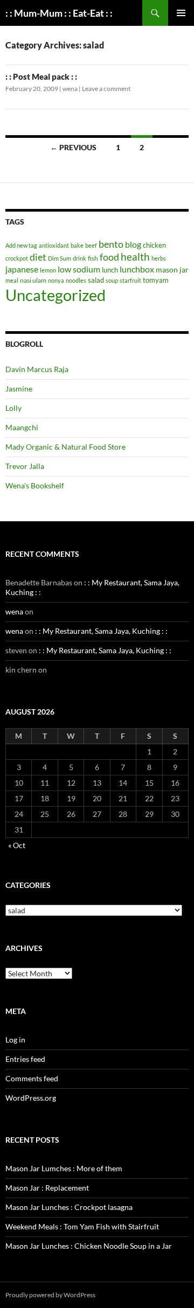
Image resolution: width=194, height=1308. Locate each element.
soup (112, 280)
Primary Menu (181, 13)
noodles (76, 280)
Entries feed (25, 1059)
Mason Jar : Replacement (47, 1187)
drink (79, 258)
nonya (56, 280)
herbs (158, 258)
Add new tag (21, 245)
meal (11, 280)
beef (91, 245)
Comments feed (31, 1078)
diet (38, 257)
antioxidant (54, 245)
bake (77, 245)
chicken (154, 245)
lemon (48, 270)
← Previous (73, 147)
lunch (110, 269)
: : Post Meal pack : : (41, 76)
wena (70, 89)
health (135, 256)
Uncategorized (55, 294)
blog (133, 244)
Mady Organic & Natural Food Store (65, 446)
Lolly (13, 407)
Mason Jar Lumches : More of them (63, 1168)
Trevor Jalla (24, 466)
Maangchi (21, 427)
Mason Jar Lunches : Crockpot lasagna (69, 1207)
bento (111, 244)
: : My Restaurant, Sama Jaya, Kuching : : (101, 630)
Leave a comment (106, 89)
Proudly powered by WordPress (50, 1295)
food (109, 257)
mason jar (172, 269)
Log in (15, 1039)
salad (96, 280)
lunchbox (137, 269)
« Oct (16, 845)
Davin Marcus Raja (36, 369)
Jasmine (18, 388)
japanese (21, 269)
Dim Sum (59, 258)
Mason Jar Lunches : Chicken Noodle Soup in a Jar (88, 1245)
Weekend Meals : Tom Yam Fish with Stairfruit (82, 1226)
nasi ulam (33, 280)
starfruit (130, 280)
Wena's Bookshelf (34, 485)
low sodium (79, 269)
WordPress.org (30, 1097)
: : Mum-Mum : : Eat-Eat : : (59, 13)
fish (93, 258)
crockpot (16, 258)
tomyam (156, 280)
